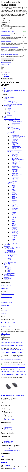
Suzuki (13, 213)
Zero (13, 219)
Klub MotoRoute (5, 63)
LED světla (14, 171)
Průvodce (9, 115)
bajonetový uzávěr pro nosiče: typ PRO (11, 359)
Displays (14, 225)
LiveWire (14, 204)
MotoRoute (7, 465)
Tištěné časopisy (11, 101)
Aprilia (13, 185)
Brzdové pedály (15, 135)
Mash (13, 205)
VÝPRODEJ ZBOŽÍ (9, 97)
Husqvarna (14, 197)
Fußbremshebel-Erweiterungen (19, 138)
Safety (13, 239)
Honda (13, 196)
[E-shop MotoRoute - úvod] (4, 89)
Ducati (13, 192)
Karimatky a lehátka (12, 254)
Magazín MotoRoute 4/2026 (8, 322)
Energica (14, 193)
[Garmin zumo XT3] (6, 285)
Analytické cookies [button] (5, 35)
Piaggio (13, 210)
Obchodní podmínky (8, 430)
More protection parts (17, 174)
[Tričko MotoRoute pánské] (7, 294)
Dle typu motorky (11, 183)
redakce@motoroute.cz (9, 419)
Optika (9, 258)
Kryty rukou (15, 158)
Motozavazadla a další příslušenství (12, 90)
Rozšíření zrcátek (16, 129)
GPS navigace (10, 248)
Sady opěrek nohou (16, 147)
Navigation (14, 232)
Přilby (5, 117)
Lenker (13, 144)
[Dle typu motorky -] (11, 220)
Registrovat (6, 76)
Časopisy (6, 100)
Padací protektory (16, 160)
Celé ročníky (7, 105)
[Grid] (2, 335)
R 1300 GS (14, 236)
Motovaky (9, 182)
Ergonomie (10, 133)
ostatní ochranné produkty (18, 159)
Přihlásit (5, 74)
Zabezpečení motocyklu (9, 275)
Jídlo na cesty (7, 263)
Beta (13, 223)
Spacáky (9, 259)
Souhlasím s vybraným (7, 60)
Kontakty (6, 428)
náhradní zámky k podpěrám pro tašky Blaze (12, 395)
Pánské (9, 269)
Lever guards (15, 173)
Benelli (13, 186)
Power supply (15, 233)
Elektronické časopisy (12, 102)
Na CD (9, 106)
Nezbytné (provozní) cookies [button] (7, 31)
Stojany (13, 131)
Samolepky (6, 277)
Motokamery (7, 246)
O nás (5, 425)
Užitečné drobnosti (11, 262)
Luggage (14, 228)
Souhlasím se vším (6, 21)
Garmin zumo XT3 (5, 288)
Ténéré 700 (14, 243)
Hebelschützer (15, 155)
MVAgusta (14, 209)
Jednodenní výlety (8, 442)
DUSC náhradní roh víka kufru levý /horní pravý (13, 367)
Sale (13, 240)
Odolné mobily (7, 274)
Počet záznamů (4, 339)
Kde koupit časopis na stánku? (14, 104)
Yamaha (14, 217)
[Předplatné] (4, 310)
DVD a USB (7, 244)
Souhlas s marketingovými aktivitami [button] (9, 47)
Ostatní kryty (15, 175)
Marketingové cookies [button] (6, 41)
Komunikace (10, 256)
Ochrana (9, 151)
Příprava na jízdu (8, 264)
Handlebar (14, 142)
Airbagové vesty (11, 273)
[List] (4, 335)
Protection (14, 235)
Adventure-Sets (15, 152)
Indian (13, 198)
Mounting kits (15, 231)
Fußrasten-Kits (15, 139)
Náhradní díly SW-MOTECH (14, 150)
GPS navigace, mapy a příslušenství (12, 247)
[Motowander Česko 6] (6, 302)
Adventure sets (15, 166)
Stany (8, 260)
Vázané (9, 109)
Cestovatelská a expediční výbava (11, 450)
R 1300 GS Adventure (17, 237)
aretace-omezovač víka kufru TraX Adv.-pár (12, 345)
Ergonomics (14, 227)
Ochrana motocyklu (12, 165)
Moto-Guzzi (15, 206)
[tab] (14, 31)
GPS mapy (10, 250)
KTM (13, 201)
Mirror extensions (16, 123)
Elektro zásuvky (11, 132)
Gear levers (14, 140)
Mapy (8, 113)
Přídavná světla (15, 128)
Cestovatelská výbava (9, 252)
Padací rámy (15, 162)
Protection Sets (15, 179)
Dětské (9, 270)
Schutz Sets (14, 163)
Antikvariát (6, 279)
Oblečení (6, 266)
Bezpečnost (10, 120)
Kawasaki (14, 200)
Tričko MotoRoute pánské (6, 297)
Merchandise (15, 229)
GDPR (14, 468)
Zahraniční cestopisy (8, 441)
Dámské (9, 267)
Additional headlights (17, 121)
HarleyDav (14, 194)
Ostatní (9, 271)
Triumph (14, 215)
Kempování (10, 255)
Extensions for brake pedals (18, 136)
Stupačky (14, 148)
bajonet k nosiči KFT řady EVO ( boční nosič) (12, 352)
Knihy (5, 116)
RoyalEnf (14, 212)
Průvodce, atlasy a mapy (9, 111)
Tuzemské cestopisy (8, 439)
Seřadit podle (4, 336)
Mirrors (13, 124)
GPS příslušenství (11, 251)
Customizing (15, 154)
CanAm (14, 224)
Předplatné (6, 98)
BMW (13, 187)
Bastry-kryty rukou (16, 167)
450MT (13, 221)
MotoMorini (15, 208)
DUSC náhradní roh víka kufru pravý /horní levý (13, 374)
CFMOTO (14, 190)
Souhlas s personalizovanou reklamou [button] (9, 54)
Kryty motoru (15, 156)
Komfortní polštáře (16, 143)
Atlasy (8, 112)
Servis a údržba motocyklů (10, 448)
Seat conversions (16, 242)
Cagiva (13, 189)
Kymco (13, 202)
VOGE (13, 216)
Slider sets (14, 181)
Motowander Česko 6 (5, 305)
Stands (13, 125)
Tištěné (9, 108)
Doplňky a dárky (8, 278)
